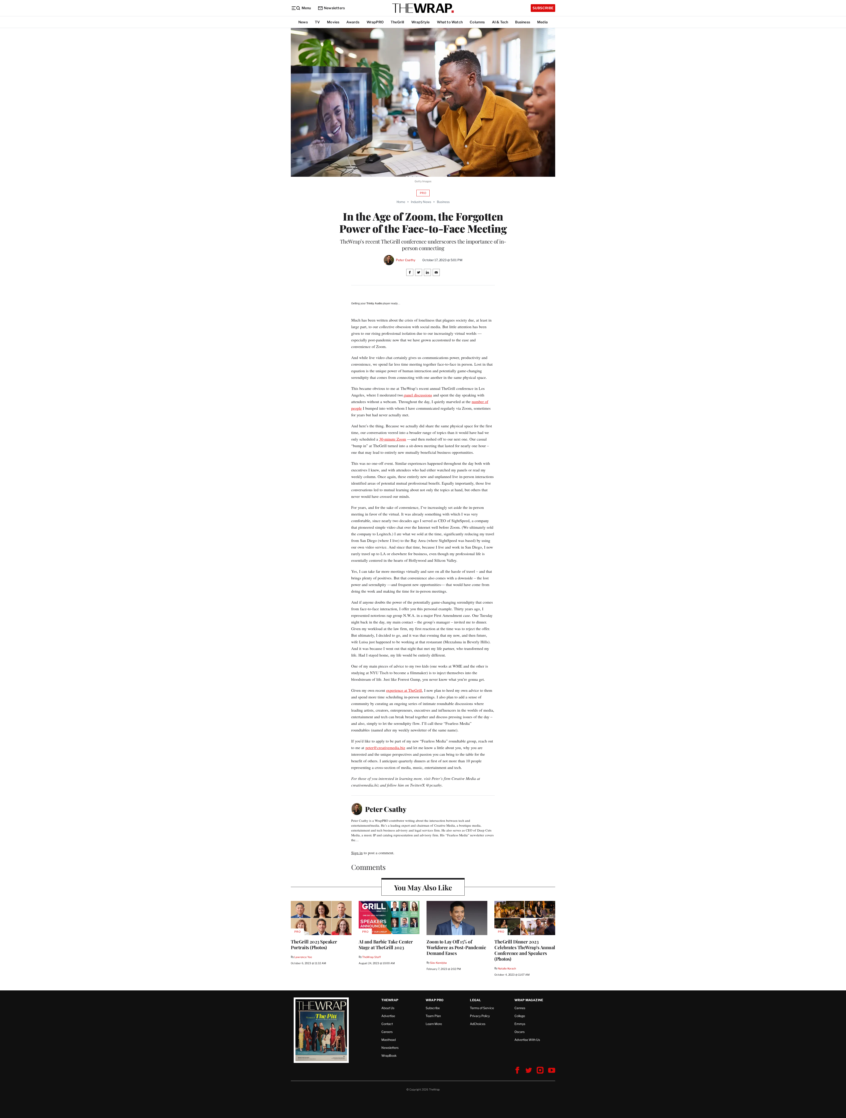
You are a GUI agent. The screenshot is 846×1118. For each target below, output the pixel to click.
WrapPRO (375, 22)
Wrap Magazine (528, 1000)
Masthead (388, 1040)
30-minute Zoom (392, 439)
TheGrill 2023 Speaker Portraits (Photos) (314, 944)
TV (317, 22)
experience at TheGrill (404, 690)
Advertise (388, 1016)
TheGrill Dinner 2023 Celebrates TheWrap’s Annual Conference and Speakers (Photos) (524, 950)
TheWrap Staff (371, 957)
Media (542, 22)
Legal (475, 1000)
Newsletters (334, 8)
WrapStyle (420, 22)
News (303, 22)
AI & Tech (500, 22)
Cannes (519, 1008)
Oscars (519, 1032)
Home (401, 202)
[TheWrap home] (423, 8)
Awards (352, 22)
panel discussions (417, 395)
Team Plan (433, 1016)
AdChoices (477, 1024)
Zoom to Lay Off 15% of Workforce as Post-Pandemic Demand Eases (456, 947)
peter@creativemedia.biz (385, 747)
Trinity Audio (374, 303)
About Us (387, 1008)
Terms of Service (482, 1008)
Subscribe (542, 8)
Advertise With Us (527, 1040)
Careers (387, 1032)
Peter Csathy (405, 260)
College (519, 1016)
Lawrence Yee (303, 957)
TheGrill (397, 22)
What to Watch (450, 22)
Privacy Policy (480, 1016)
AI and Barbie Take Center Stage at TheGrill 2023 (386, 944)
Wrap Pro (435, 1000)
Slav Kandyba (438, 962)
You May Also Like (423, 887)
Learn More (434, 1024)
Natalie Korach (507, 968)
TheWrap (389, 1000)
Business (522, 22)
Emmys (519, 1024)
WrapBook (389, 1055)
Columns (477, 22)
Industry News (421, 202)
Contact (387, 1024)
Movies (333, 22)
